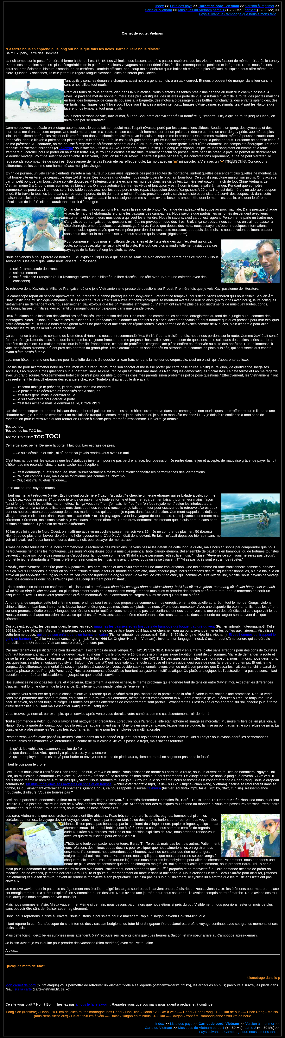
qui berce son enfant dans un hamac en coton (72, 635)
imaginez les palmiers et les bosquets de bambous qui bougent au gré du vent (154, 626)
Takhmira (66, 148)
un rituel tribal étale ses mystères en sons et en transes (68, 784)
